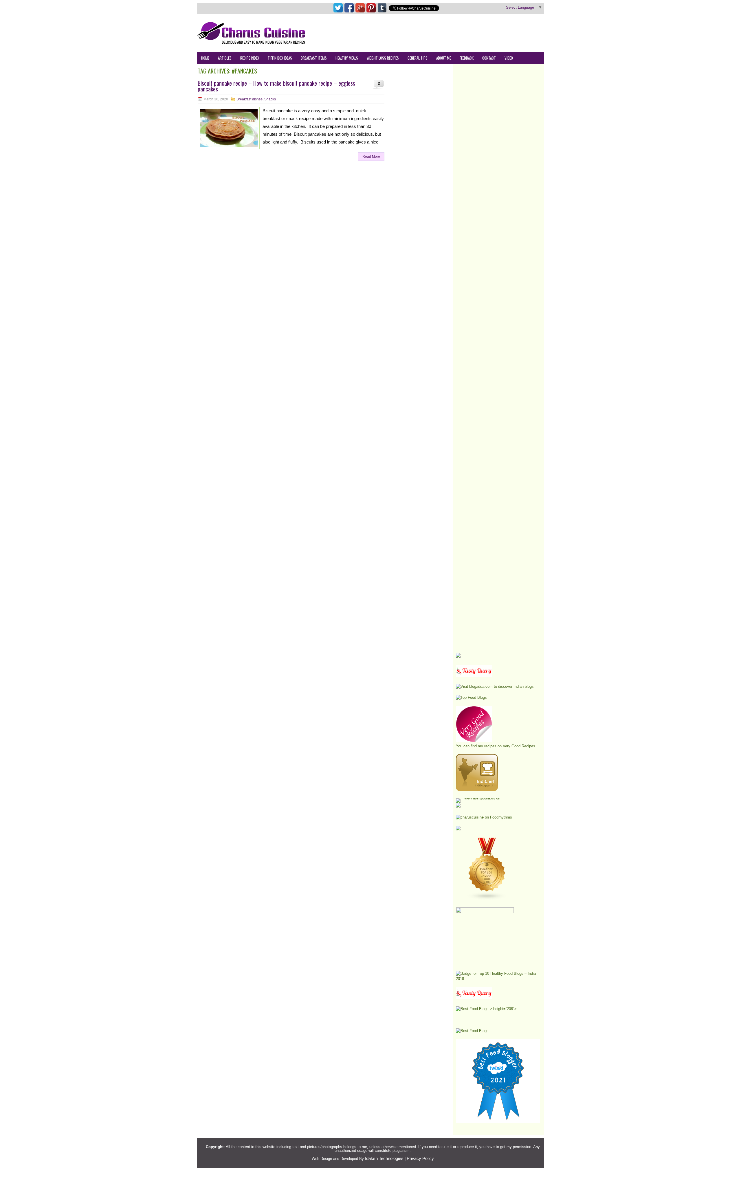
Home (205, 58)
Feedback (467, 58)
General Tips (418, 58)
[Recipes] (474, 998)
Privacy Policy (420, 1158)
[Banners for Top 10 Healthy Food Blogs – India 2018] (498, 979)
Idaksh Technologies (384, 1158)
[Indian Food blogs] (487, 899)
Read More (371, 157)
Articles (225, 58)
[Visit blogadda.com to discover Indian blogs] (495, 686)
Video (509, 58)
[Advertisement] (438, 33)
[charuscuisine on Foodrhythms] (484, 817)
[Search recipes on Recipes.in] (471, 697)
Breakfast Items (314, 58)
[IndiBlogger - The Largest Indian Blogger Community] (477, 790)
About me (443, 58)
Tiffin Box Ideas (280, 58)
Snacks (270, 99)
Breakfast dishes (249, 99)
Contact (489, 58)
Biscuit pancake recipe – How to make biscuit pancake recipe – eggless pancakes (276, 86)
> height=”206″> (503, 1009)
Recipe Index (249, 58)
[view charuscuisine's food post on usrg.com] (480, 798)
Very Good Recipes (519, 746)
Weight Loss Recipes (383, 58)
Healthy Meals (346, 58)
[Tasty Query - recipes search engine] (474, 675)
